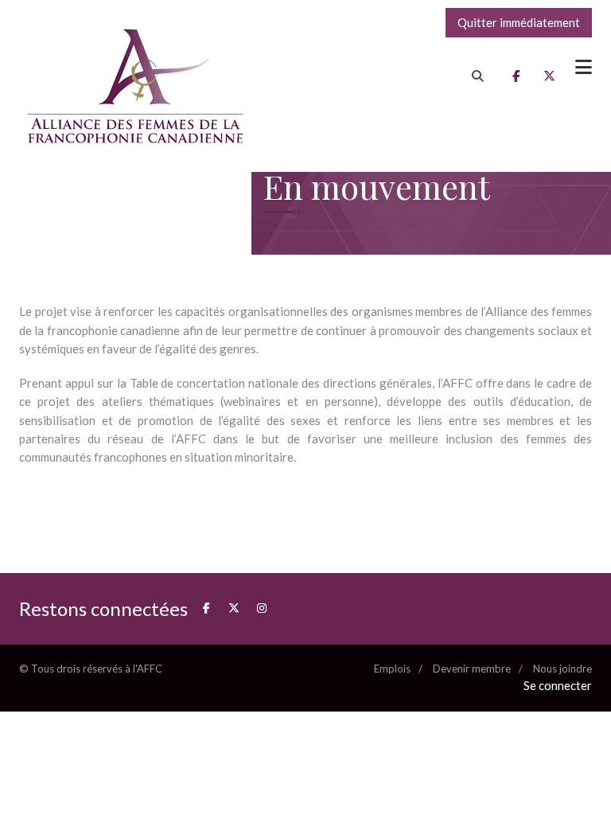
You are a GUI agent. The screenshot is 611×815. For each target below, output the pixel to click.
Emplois (392, 668)
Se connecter (557, 685)
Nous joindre (562, 668)
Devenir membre (472, 668)
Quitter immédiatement (518, 22)
